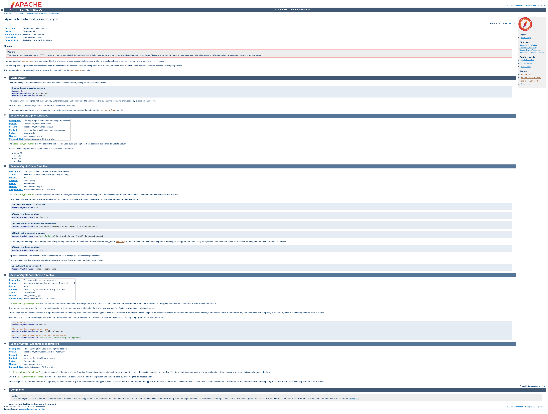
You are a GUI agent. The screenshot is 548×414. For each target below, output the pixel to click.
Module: (13, 136)
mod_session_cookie (531, 78)
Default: (13, 127)
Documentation (32, 13)
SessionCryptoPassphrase (530, 50)
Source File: (11, 37)
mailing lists (354, 398)
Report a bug (526, 67)
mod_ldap (120, 242)
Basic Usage (526, 38)
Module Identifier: (13, 34)
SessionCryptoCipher (528, 45)
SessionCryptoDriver (527, 48)
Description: (11, 28)
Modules (509, 5)
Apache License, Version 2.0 (32, 409)
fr (514, 23)
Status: (8, 31)
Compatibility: (12, 40)
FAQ (527, 5)
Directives (519, 5)
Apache (7, 13)
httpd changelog (527, 60)
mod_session (28, 61)
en (509, 23)
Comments (525, 84)
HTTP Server (18, 13)
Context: (13, 130)
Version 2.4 (45, 13)
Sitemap (542, 5)
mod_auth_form (108, 110)
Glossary (534, 5)
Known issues (526, 63)
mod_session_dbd (529, 81)
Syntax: (13, 123)
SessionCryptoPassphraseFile (531, 52)
